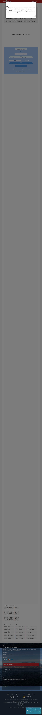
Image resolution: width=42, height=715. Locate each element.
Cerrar (34, 16)
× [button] (40, 708)
